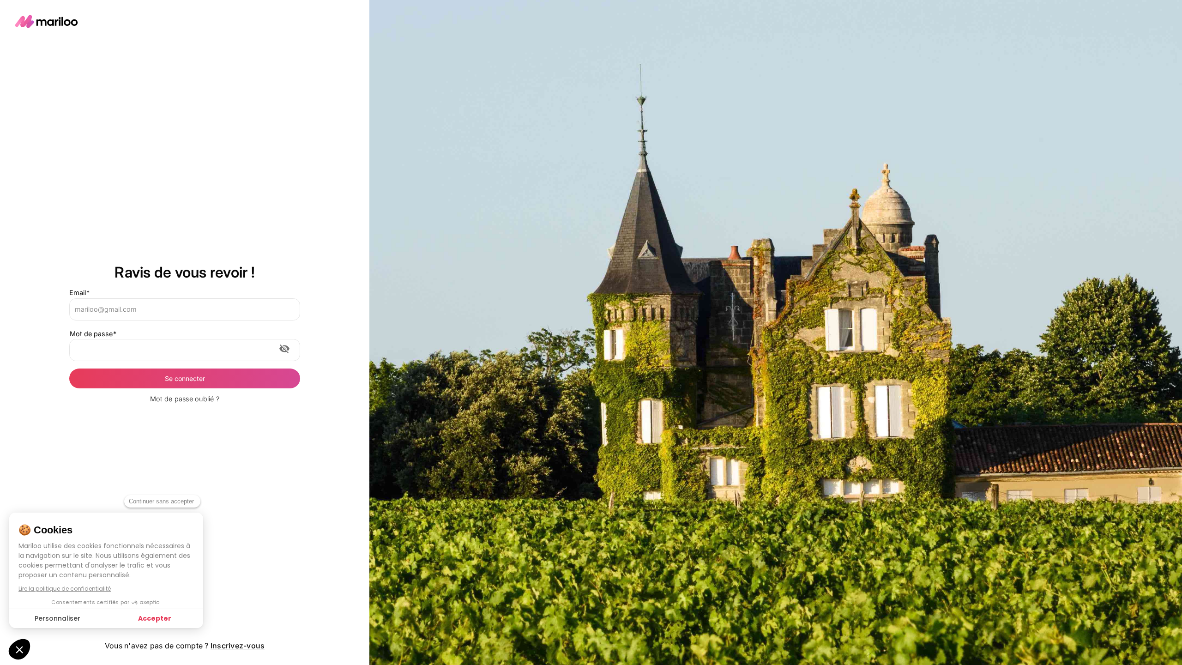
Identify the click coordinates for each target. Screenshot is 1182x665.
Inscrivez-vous (238, 645)
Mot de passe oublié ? (184, 399)
